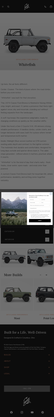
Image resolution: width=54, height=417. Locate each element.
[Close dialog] (51, 194)
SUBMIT (40, 220)
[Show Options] (49, 205)
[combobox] (39, 205)
